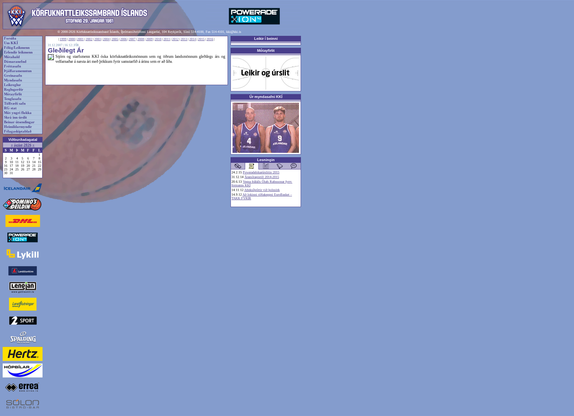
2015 (201, 39)
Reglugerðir (13, 89)
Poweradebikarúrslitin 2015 (261, 172)
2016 (210, 39)
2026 (28, 145)
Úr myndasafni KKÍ (265, 97)
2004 (106, 39)
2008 (141, 39)
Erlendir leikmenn (18, 52)
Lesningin (266, 160)
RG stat (10, 108)
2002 (89, 39)
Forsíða (10, 38)
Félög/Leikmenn (17, 48)
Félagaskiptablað (18, 131)
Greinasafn (13, 75)
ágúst (18, 145)
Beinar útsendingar (19, 122)
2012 (175, 39)
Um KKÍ (11, 43)
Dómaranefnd (15, 61)
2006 (123, 39)
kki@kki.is (233, 32)
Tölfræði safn (15, 103)
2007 (132, 39)
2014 (192, 39)
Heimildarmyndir (18, 127)
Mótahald (12, 57)
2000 (71, 39)
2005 (115, 39)
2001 (80, 39)
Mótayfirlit (13, 94)
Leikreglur (12, 85)
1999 (63, 39)
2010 (158, 39)
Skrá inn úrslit (15, 117)
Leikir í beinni (266, 39)
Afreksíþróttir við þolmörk (262, 190)
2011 (166, 39)
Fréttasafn (12, 66)
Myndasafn (13, 80)
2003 (97, 39)
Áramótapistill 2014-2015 (261, 177)
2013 (184, 39)
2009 (149, 39)
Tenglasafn (12, 99)
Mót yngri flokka (18, 113)
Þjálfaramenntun (18, 71)
